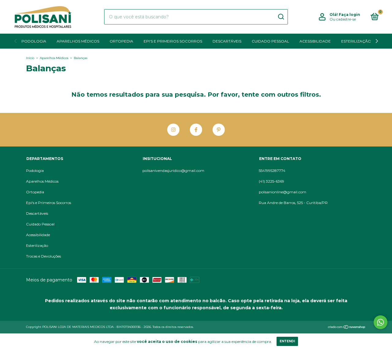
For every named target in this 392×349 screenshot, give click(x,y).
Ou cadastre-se (343, 19)
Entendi (287, 341)
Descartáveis (227, 41)
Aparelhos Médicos (78, 41)
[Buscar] (281, 16)
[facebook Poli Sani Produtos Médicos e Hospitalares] (196, 130)
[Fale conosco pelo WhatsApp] (380, 322)
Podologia (33, 41)
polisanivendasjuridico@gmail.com (173, 170)
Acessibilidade (315, 41)
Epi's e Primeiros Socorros (173, 41)
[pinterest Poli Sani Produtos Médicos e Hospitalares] (219, 130)
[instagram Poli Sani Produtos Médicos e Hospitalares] (173, 130)
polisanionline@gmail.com (282, 192)
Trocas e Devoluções (43, 256)
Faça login (349, 14)
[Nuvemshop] (347, 327)
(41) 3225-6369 (271, 181)
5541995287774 (272, 170)
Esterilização (356, 41)
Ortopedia (121, 41)
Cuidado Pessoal (270, 41)
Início (30, 58)
